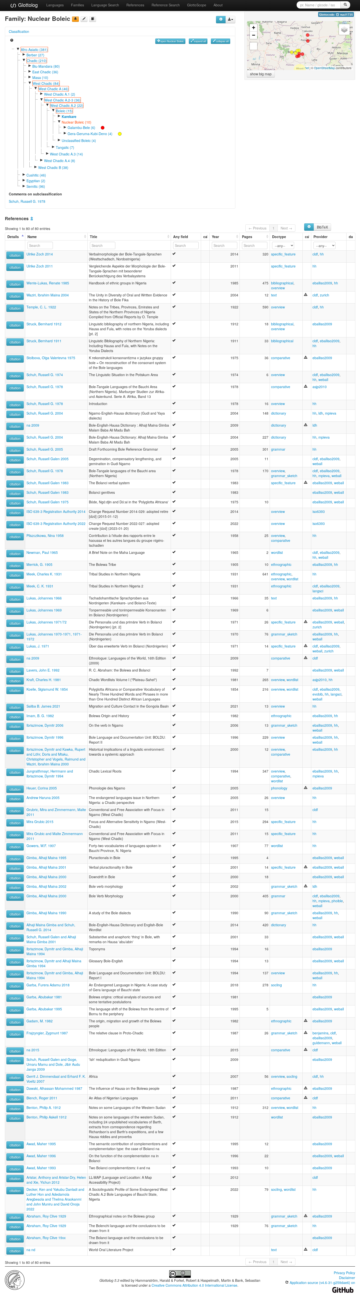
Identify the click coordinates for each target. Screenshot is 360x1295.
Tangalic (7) (65, 147)
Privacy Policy (344, 1272)
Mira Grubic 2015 (39, 821)
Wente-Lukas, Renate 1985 (47, 282)
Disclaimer (347, 1277)
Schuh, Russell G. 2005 (44, 449)
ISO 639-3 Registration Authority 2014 (55, 511)
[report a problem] (75, 19)
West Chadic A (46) (53, 88)
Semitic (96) (35, 186)
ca (205, 236)
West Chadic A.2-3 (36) (62, 100)
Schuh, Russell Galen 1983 (47, 482)
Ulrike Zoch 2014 (39, 254)
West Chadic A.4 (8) (59, 160)
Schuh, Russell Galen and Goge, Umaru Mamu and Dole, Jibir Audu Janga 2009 (53, 1064)
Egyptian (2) (35, 180)
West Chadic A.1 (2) (59, 94)
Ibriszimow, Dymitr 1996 (44, 737)
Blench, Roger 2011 (41, 1097)
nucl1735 (346, 15)
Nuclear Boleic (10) (76, 122)
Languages (55, 4)
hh (322, 254)
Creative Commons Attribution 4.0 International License (194, 1285)
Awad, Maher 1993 (41, 1167)
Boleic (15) (64, 110)
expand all (200, 41)
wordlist (277, 552)
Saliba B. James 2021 (43, 706)
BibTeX (322, 227)
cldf (315, 254)
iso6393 (318, 511)
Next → (286, 228)
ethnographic (281, 564)
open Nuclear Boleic (172, 41)
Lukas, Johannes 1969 (44, 610)
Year (215, 236)
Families (77, 4)
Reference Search (166, 4)
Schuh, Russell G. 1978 (27, 201)
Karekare (69, 116)
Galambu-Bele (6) (81, 127)
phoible (337, 900)
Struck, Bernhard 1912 (43, 323)
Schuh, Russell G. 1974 (44, 374)
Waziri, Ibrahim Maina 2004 (47, 294)
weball (323, 379)
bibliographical (282, 282)
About (218, 4)
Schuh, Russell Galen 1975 (47, 501)
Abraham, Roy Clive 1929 (46, 1216)
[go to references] (92, 19)
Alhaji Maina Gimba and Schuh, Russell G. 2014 (50, 927)
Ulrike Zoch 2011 (39, 266)
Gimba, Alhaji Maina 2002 (46, 886)
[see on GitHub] (84, 19)
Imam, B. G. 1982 (40, 715)
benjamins (320, 1032)
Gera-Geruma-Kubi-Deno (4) (90, 133)
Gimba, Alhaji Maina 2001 (46, 867)
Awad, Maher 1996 (41, 1155)
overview (278, 287)
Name (32, 236)
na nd (30, 1249)
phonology (279, 788)
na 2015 (32, 1049)
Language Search (105, 4)
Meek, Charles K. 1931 (44, 573)
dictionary (278, 413)
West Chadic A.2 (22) (66, 105)
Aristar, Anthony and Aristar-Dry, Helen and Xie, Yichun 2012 (56, 1180)
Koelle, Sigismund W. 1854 (47, 689)
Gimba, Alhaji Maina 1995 (46, 857)
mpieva (330, 413)
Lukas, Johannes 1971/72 (46, 622)
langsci (317, 590)
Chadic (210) (37, 60)
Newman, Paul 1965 (42, 552)
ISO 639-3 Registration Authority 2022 (55, 523)
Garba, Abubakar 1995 (44, 1008)
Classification (19, 31)
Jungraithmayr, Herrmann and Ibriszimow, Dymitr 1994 (49, 773)
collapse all (222, 41)
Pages (247, 236)
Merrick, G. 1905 (39, 564)
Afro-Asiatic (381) (34, 49)
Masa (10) (40, 77)
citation (15, 255)
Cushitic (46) (36, 175)
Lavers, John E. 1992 (43, 670)
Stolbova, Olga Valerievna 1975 (50, 357)
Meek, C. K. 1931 (39, 586)
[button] (297, 56)
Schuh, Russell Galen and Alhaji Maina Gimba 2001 (51, 939)
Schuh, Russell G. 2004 (44, 413)
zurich (324, 294)
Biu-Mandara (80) (46, 66)
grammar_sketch (284, 475)
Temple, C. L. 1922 (41, 307)
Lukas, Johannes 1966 (44, 598)
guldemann (321, 1042)
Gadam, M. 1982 (39, 1020)
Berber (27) (35, 54)
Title (93, 236)
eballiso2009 (322, 282)
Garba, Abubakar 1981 (44, 996)
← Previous (257, 228)
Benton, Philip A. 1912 (43, 1107)
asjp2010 (319, 386)
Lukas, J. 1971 (37, 646)
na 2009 (32, 425)
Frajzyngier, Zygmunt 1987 (47, 1032)
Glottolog (27, 4)
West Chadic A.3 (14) (66, 154)
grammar (278, 449)
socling (276, 984)
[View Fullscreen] (253, 46)
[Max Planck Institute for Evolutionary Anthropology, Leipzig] (14, 1279)
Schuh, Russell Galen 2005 (47, 458)
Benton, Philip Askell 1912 (46, 1117)
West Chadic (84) (46, 83)
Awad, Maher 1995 (41, 1143)
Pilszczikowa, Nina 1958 (45, 535)
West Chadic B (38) (53, 167)
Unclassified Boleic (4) (79, 140)
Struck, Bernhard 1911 (43, 340)
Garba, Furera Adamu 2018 (48, 984)
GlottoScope (196, 4)
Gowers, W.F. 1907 (41, 845)
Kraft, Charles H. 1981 (43, 679)
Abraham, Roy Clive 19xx (46, 1237)
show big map (261, 73)
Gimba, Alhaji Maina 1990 (46, 912)
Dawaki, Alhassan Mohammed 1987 (54, 1088)
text (274, 294)
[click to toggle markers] (100, 127)
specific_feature (283, 254)
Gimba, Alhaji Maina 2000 (46, 876)
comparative (280, 357)
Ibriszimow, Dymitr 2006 (44, 725)
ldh (320, 413)
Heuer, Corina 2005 (41, 788)
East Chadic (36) (45, 71)
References (135, 4)
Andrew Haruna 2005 (43, 797)
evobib (317, 694)
